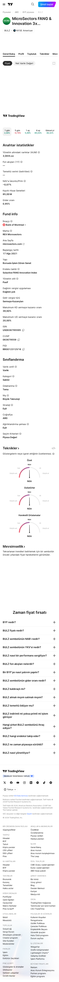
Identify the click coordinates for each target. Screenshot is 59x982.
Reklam (34, 967)
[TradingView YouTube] (18, 783)
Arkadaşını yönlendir (12, 935)
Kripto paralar (9, 847)
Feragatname (36, 920)
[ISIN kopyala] (23, 330)
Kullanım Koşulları (38, 917)
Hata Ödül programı (39, 935)
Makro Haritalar (9, 906)
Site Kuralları (8, 941)
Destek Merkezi (38, 888)
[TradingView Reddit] (51, 783)
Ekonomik (7, 879)
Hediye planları (37, 839)
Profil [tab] (21, 54)
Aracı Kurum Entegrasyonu (42, 970)
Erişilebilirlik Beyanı (39, 929)
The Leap (35, 856)
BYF (4, 841)
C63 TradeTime (37, 909)
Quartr (29, 814)
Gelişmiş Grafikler (38, 956)
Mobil (5, 917)
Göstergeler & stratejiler (13, 967)
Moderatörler (8, 944)
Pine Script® (8, 909)
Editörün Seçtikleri (11, 958)
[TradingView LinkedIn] (31, 783)
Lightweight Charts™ (40, 953)
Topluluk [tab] (31, 54)
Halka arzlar (8, 888)
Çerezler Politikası (39, 926)
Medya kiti (35, 894)
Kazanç (6, 882)
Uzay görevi (36, 882)
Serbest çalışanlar (11, 973)
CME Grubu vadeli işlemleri (42, 865)
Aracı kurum (36, 850)
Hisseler (6, 838)
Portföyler (7, 897)
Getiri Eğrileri (8, 900)
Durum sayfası (37, 938)
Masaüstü (7, 920)
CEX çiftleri (7, 850)
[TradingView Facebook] (11, 783)
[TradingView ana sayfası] (10, 4)
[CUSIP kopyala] (18, 340)
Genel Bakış (36, 847)
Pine (5, 856)
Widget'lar (35, 947)
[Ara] (32, 4)
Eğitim (5, 955)
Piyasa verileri (37, 836)
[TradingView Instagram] (24, 783)
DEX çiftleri (7, 853)
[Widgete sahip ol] (53, 448)
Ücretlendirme (37, 833)
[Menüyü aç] (4, 4)
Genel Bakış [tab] (9, 54)
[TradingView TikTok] (44, 783)
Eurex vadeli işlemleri (40, 868)
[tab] (7, 63)
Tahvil (5, 844)
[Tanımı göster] (39, 152)
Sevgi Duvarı (8, 932)
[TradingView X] (5, 783)
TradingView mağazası (41, 903)
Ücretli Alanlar (9, 976)
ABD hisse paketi (38, 871)
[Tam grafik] (54, 63)
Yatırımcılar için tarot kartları (43, 906)
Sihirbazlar (7, 970)
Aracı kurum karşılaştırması (42, 853)
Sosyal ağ (7, 929)
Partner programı (38, 973)
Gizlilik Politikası (38, 923)
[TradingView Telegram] (38, 783)
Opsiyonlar (7, 903)
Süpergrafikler (9, 830)
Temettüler (7, 885)
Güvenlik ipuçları (38, 932)
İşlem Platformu (37, 959)
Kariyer (34, 891)
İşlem (5, 952)
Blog (33, 885)
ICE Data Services (21, 796)
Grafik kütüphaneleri (40, 950)
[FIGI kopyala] (23, 349)
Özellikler (35, 830)
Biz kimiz (35, 879)
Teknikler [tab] (44, 54)
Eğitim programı (38, 976)
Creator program (10, 938)
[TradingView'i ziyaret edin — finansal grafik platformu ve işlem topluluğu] (14, 116)
